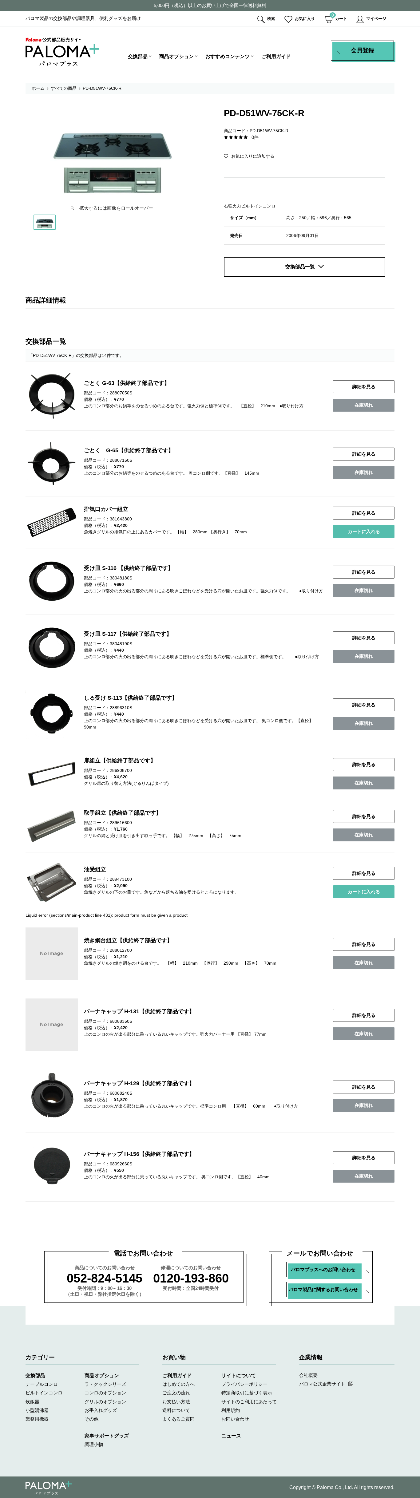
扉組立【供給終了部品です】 (120, 760)
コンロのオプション (105, 1392)
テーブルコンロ (42, 1384)
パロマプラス (49, 1488)
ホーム (38, 88)
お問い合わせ (235, 1418)
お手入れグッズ (101, 1410)
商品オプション (176, 56)
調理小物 (94, 1444)
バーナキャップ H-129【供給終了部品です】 (139, 1083)
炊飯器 (32, 1401)
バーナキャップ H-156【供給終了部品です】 (139, 1154)
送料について (176, 1410)
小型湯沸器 (37, 1410)
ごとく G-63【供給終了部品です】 (127, 383)
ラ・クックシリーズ (105, 1384)
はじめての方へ (178, 1384)
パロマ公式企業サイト (322, 1383)
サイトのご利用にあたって (249, 1401)
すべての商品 (64, 88)
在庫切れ (364, 405)
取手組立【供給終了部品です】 (122, 813)
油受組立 (95, 869)
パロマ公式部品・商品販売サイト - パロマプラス (62, 52)
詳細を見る (363, 386)
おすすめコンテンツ (227, 56)
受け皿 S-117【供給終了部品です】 (128, 634)
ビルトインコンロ (44, 1392)
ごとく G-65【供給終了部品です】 (129, 450)
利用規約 (230, 1410)
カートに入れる (364, 531)
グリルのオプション (105, 1401)
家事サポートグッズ (107, 1435)
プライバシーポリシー (244, 1384)
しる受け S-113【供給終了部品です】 (130, 698)
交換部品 (138, 56)
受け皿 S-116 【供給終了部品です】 (128, 568)
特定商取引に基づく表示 (246, 1392)
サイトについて (238, 1375)
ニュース (231, 1435)
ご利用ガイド (276, 56)
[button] (249, 156)
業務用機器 (37, 1418)
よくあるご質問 (178, 1418)
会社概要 (308, 1375)
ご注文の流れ (176, 1392)
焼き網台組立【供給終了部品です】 (128, 940)
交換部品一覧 (300, 266)
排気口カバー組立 (106, 509)
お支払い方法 (176, 1401)
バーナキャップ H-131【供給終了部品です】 (139, 1011)
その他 (91, 1418)
